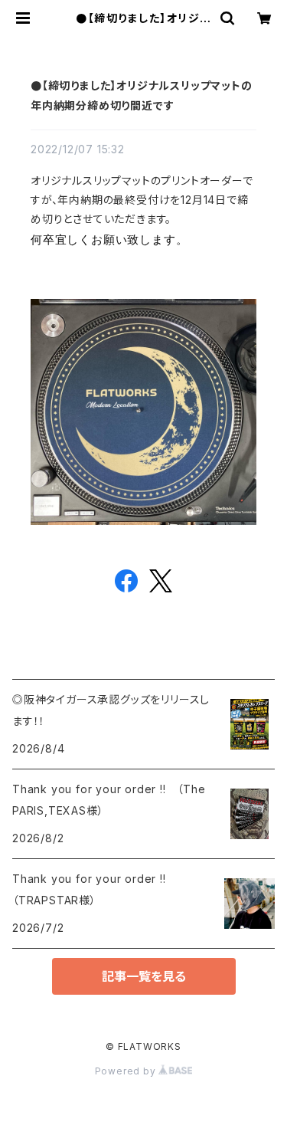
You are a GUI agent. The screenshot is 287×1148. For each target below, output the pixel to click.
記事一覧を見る (144, 976)
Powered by (127, 1071)
